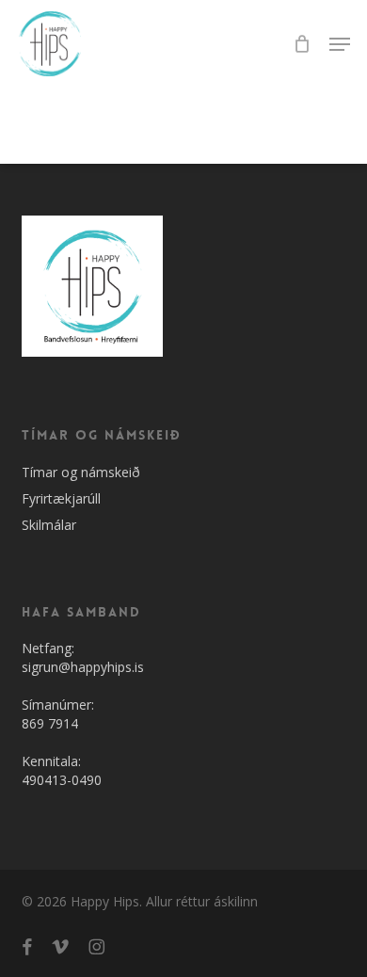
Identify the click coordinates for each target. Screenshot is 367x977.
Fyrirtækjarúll (61, 498)
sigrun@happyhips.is (83, 667)
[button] (339, 44)
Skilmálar (49, 525)
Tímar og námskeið (81, 472)
